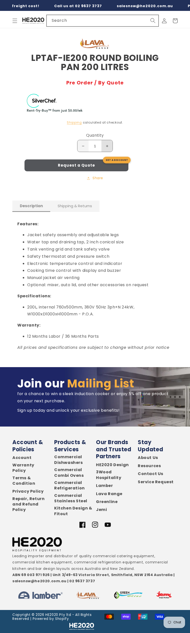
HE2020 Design (112, 465)
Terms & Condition (23, 480)
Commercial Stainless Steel (70, 498)
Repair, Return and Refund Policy (28, 504)
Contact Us (150, 474)
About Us (148, 457)
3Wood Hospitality (108, 474)
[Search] (152, 20)
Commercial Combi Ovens (69, 472)
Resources (149, 466)
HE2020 (51, 614)
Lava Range (109, 494)
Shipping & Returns (75, 205)
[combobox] (102, 20)
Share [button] (98, 178)
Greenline (107, 502)
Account (21, 457)
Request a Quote (76, 165)
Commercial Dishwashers (68, 459)
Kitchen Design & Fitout (73, 511)
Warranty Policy (23, 467)
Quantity (95, 135)
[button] (14, 20)
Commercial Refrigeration (69, 485)
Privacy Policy (28, 491)
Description (31, 205)
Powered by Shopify (51, 618)
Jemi (101, 509)
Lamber (104, 485)
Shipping (74, 122)
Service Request (156, 482)
